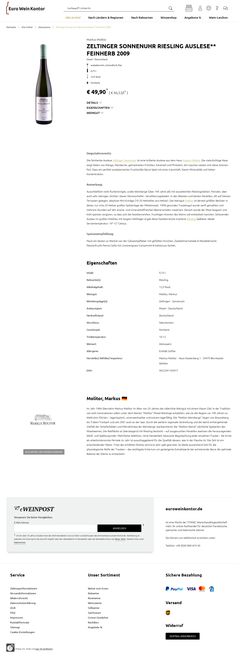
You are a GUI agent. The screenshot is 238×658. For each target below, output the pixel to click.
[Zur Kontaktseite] (225, 8)
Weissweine (95, 602)
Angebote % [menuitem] (192, 17)
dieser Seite (120, 539)
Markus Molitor (191, 160)
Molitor (189, 200)
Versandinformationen (23, 593)
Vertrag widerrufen (183, 636)
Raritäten (93, 622)
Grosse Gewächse (98, 617)
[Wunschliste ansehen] (208, 8)
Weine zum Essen (98, 588)
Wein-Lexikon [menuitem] (218, 17)
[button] (189, 8)
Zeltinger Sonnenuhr (124, 160)
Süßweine (93, 607)
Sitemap (15, 627)
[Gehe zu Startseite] (25, 8)
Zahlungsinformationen (23, 588)
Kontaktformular (19, 622)
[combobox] (119, 8)
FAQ (12, 612)
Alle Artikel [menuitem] (72, 17)
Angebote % (95, 627)
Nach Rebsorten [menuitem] (142, 17)
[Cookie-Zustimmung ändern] (10, 648)
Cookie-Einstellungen (22, 632)
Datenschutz (19, 542)
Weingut (93, 113)
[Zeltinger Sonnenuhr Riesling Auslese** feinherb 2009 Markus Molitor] (43, 84)
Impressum (16, 617)
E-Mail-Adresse (21, 522)
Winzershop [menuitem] (169, 17)
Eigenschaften (98, 107)
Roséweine (94, 598)
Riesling (191, 218)
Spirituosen (94, 612)
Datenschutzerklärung (23, 602)
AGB (12, 607)
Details (92, 102)
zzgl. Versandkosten (44, 648)
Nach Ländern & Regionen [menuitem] (105, 17)
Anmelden (119, 528)
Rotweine (93, 593)
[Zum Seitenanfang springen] (119, 655)
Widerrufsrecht (19, 598)
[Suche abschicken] (170, 8)
